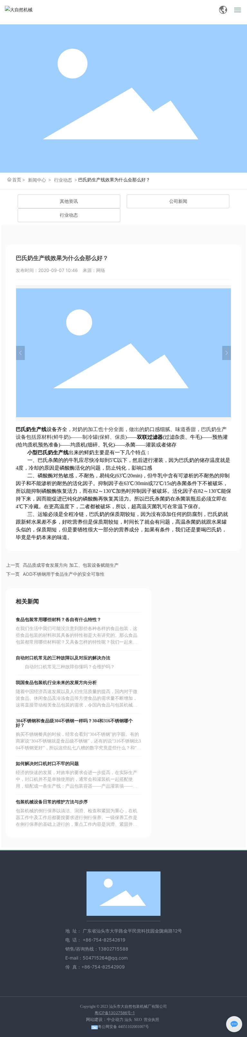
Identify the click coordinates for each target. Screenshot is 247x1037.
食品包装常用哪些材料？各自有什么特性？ (58, 619)
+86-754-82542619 (105, 939)
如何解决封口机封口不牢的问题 (47, 763)
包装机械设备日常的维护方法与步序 (52, 801)
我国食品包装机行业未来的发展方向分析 (56, 682)
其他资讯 (69, 201)
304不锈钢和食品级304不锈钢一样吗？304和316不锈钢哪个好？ (74, 723)
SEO (138, 1019)
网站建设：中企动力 (105, 1019)
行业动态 (63, 180)
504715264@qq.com (105, 957)
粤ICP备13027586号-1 (115, 1012)
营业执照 (151, 1019)
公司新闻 (178, 201)
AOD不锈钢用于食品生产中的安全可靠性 (64, 574)
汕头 (128, 1019)
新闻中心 (37, 180)
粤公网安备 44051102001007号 (123, 1026)
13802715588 (113, 948)
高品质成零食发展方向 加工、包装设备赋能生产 (71, 565)
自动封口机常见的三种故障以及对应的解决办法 (63, 657)
